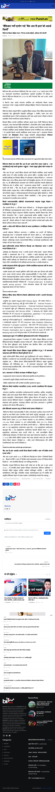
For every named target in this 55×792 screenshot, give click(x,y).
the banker (48, 478)
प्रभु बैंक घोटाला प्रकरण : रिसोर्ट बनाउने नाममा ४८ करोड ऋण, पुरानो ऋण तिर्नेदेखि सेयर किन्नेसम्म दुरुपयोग (26, 549)
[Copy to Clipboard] (18, 484)
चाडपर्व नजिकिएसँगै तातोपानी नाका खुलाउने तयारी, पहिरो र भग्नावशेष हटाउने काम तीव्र (21, 619)
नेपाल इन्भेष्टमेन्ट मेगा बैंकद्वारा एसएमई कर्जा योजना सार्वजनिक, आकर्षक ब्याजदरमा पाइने (31, 564)
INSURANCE (6, 640)
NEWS (5, 617)
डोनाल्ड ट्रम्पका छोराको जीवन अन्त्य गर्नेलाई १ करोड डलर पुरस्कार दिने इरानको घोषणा (21, 627)
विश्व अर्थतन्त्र (6, 624)
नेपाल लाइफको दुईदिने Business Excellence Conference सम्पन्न (20, 642)
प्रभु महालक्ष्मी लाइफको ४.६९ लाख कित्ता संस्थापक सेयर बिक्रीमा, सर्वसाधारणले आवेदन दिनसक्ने (24, 680)
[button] (46, 574)
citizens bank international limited (11, 478)
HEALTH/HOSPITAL (8, 758)
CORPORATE (7, 746)
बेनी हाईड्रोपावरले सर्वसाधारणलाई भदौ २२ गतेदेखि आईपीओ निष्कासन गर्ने (18, 688)
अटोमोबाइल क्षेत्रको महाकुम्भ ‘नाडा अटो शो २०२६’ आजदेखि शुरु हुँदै (17, 657)
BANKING (5, 35)
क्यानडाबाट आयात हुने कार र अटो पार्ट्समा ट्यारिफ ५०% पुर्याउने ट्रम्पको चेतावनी (20, 634)
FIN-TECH (6, 755)
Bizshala (8, 506)
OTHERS (6, 764)
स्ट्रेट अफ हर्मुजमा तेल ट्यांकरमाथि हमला (12, 672)
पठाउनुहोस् (47, 533)
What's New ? (7, 752)
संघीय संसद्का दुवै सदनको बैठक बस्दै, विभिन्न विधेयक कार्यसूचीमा (17, 650)
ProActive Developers (46, 788)
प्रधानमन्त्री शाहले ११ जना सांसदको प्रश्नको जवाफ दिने (15, 665)
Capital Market (8, 685)
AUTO (5, 655)
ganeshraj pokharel (26, 478)
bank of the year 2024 (38, 478)
